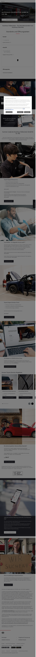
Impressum (12, 109)
